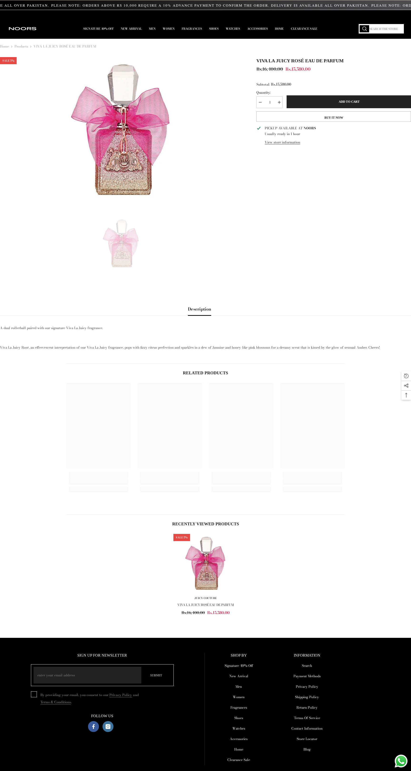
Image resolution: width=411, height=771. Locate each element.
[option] (121, 128)
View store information (282, 142)
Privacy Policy (120, 695)
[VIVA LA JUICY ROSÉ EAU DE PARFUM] (205, 563)
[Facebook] (93, 726)
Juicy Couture (206, 598)
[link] (98, 481)
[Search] (381, 29)
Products (21, 46)
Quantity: (263, 92)
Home (4, 46)
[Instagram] (108, 726)
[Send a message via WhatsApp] (401, 761)
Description (199, 309)
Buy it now (333, 117)
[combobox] (381, 29)
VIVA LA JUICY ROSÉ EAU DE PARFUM (205, 604)
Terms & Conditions (55, 702)
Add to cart (348, 101)
